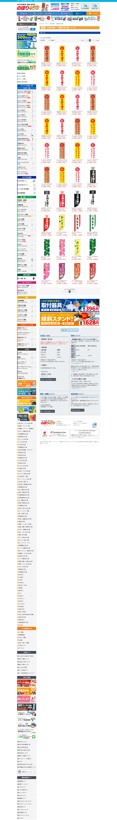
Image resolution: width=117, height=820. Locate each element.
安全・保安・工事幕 (24, 643)
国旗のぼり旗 (22, 569)
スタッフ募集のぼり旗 (24, 431)
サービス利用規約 (78, 421)
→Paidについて (44, 376)
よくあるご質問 (23, 667)
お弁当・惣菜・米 (23, 481)
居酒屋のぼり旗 (23, 447)
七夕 (20, 593)
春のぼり (21, 574)
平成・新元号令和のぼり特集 (26, 614)
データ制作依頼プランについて (27, 673)
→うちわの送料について (77, 363)
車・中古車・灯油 (23, 513)
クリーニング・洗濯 (24, 511)
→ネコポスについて (76, 388)
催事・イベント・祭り (24, 426)
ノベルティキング (23, 809)
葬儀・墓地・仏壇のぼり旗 (25, 561)
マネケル (21, 818)
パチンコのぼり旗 (23, 566)
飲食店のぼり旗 (23, 436)
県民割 (20, 588)
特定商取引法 (59, 423)
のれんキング (22, 795)
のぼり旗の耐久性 (23, 747)
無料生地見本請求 (23, 82)
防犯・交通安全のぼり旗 (25, 519)
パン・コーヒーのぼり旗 (25, 479)
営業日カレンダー (27, 772)
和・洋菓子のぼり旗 (24, 489)
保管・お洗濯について (24, 756)
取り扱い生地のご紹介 (24, 750)
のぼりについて (23, 741)
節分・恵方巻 (22, 611)
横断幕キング (22, 781)
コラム (20, 761)
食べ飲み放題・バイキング (25, 450)
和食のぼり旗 (22, 463)
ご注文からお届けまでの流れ (26, 656)
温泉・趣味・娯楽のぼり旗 (25, 527)
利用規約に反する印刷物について (27, 767)
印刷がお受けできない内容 (25, 764)
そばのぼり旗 (22, 444)
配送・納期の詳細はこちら (47, 411)
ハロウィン (22, 598)
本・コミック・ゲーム (24, 542)
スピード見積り (22, 79)
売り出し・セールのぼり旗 (25, 423)
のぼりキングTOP (43, 23)
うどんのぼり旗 (23, 442)
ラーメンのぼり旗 (23, 439)
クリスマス (22, 604)
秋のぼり (21, 596)
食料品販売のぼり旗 (24, 497)
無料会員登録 (22, 73)
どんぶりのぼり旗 (23, 466)
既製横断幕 (22, 635)
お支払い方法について (24, 661)
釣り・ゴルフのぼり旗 (24, 532)
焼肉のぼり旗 (22, 452)
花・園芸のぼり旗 (23, 500)
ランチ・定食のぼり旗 (24, 473)
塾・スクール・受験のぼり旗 (26, 550)
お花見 (20, 580)
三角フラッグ (22, 645)
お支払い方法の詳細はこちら (48, 379)
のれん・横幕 (22, 637)
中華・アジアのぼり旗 (24, 471)
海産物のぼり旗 (23, 458)
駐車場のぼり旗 (23, 516)
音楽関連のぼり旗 (23, 545)
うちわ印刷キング (23, 790)
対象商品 (74, 383)
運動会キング (22, 798)
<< (82, 40)
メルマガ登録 (22, 76)
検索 (33, 29)
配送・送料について (24, 664)
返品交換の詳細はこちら (78, 410)
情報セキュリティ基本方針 (80, 423)
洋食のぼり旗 (22, 468)
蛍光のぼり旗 (22, 617)
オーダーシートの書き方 (25, 758)
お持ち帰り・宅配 (23, 476)
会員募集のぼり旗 (23, 434)
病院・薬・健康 (23, 535)
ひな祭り (21, 577)
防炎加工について (23, 753)
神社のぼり (22, 609)
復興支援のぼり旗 (23, 622)
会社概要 (58, 421)
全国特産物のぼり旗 (24, 495)
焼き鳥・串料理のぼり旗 (25, 484)
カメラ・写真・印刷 (24, 540)
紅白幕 (20, 640)
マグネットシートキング (25, 804)
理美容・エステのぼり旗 (25, 553)
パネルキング (22, 787)
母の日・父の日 (23, 585)
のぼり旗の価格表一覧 (24, 744)
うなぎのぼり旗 (23, 460)
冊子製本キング (23, 812)
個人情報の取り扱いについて (63, 425)
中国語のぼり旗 (23, 572)
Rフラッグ (21, 648)
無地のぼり (22, 619)
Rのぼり (21, 625)
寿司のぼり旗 (22, 455)
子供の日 (21, 582)
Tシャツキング (22, 792)
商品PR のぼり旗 (23, 556)
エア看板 (21, 632)
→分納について (75, 371)
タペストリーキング (24, 815)
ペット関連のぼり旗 (24, 558)
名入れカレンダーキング (25, 801)
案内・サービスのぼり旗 (25, 564)
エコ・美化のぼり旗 (24, 537)
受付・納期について (24, 659)
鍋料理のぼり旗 (23, 487)
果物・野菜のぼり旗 (24, 503)
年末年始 (21, 606)
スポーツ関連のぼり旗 (24, 529)
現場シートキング (23, 784)
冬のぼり (21, 601)
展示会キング (22, 807)
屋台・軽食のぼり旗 (24, 492)
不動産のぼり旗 (23, 505)
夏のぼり (21, 590)
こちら (92, 434)
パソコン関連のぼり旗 (24, 548)
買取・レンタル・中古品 (25, 524)
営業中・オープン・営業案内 (26, 428)
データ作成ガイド (23, 670)
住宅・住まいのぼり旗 (24, 508)
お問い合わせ (77, 425)
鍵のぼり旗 (22, 521)
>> (97, 40)
